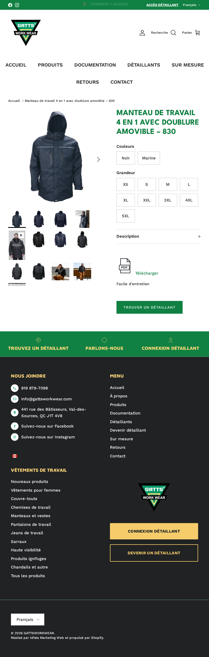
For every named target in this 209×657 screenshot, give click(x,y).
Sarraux (18, 541)
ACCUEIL (15, 65)
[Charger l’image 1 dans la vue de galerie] (56, 157)
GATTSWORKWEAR (39, 633)
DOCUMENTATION (95, 65)
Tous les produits (28, 575)
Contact (117, 456)
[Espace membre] (142, 33)
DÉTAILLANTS (143, 65)
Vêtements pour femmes (35, 490)
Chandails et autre (29, 567)
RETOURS (87, 82)
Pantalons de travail (31, 524)
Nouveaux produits (29, 481)
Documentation (125, 413)
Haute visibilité (26, 550)
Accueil (14, 101)
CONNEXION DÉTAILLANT (154, 531)
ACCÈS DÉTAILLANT (162, 5)
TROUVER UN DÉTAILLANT (150, 307)
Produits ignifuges (28, 558)
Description (127, 236)
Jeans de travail (27, 532)
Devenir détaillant (128, 430)
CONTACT (121, 82)
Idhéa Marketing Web (47, 638)
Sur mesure (121, 438)
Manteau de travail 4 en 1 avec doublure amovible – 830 (70, 101)
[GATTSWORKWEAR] (26, 33)
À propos (118, 396)
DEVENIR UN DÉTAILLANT (154, 553)
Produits (118, 404)
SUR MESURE (188, 65)
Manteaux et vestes (30, 515)
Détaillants (121, 421)
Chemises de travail (31, 507)
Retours (117, 447)
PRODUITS (50, 65)
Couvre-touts (24, 498)
